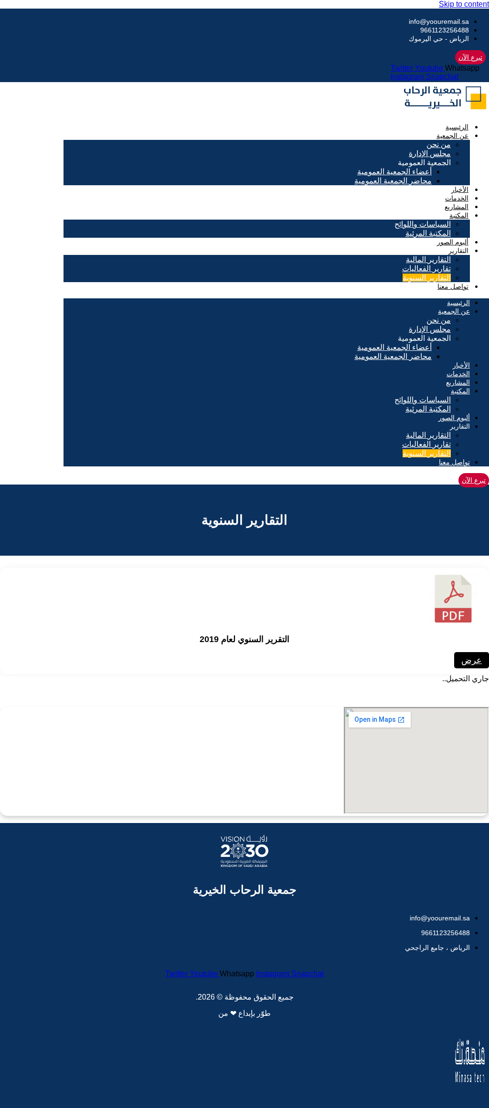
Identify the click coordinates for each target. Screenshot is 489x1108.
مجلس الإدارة (430, 153)
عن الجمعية (452, 135)
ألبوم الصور (452, 242)
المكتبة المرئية (428, 233)
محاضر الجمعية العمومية (393, 181)
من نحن (438, 144)
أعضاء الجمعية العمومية (394, 172)
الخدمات (456, 198)
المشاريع (456, 207)
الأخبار (459, 189)
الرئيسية (457, 127)
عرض (471, 660)
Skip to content (464, 4)
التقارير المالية (428, 259)
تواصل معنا (452, 286)
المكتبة (458, 215)
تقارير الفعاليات (426, 268)
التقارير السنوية (427, 278)
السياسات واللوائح (422, 224)
